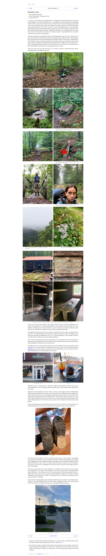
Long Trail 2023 (53, 535)
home (29, 4)
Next (76, 8)
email (33, 4)
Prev (30, 8)
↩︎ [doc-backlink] (62, 542)
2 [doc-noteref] (61, 468)
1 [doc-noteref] (44, 48)
